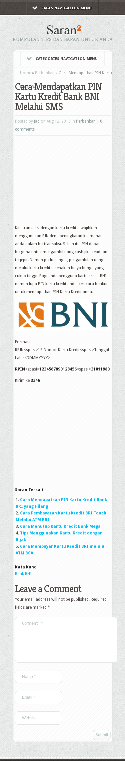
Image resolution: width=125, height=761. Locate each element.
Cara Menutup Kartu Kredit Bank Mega (60, 526)
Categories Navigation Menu (67, 59)
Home (25, 73)
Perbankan (45, 73)
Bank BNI (23, 573)
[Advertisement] (65, 182)
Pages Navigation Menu (66, 8)
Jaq (37, 121)
